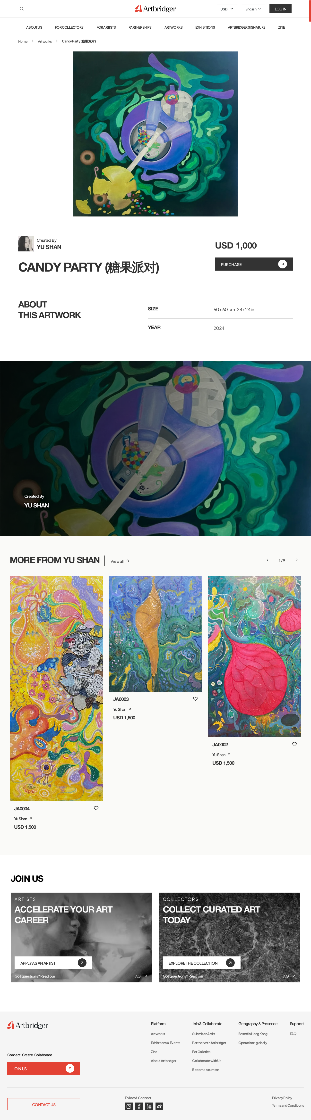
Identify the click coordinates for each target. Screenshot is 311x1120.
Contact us (43, 1104)
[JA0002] (254, 656)
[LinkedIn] (149, 1106)
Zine (154, 1051)
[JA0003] (155, 634)
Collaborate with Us (206, 1060)
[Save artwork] (96, 808)
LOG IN (280, 8)
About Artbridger (163, 1060)
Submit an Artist (203, 1033)
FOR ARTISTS (106, 27)
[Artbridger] (155, 9)
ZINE (281, 27)
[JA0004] (56, 688)
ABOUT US (34, 27)
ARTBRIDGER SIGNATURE (246, 27)
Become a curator (205, 1069)
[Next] (297, 560)
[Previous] (267, 560)
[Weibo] (159, 1106)
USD (223, 8)
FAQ (136, 976)
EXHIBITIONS (205, 27)
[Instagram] (129, 1106)
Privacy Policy (282, 1097)
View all (117, 561)
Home (23, 41)
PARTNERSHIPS (140, 27)
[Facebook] (139, 1106)
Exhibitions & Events (165, 1042)
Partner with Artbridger (209, 1042)
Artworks (45, 41)
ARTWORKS (173, 27)
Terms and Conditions (288, 1105)
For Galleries (201, 1051)
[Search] (21, 9)
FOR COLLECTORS (69, 27)
